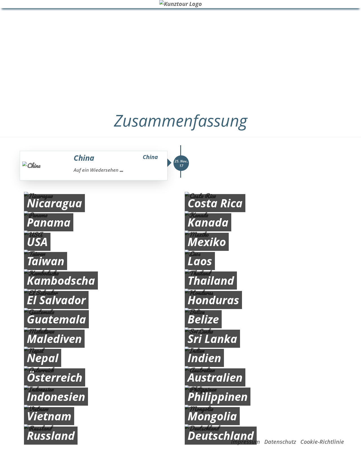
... (121, 170)
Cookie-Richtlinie (322, 441)
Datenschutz (280, 441)
